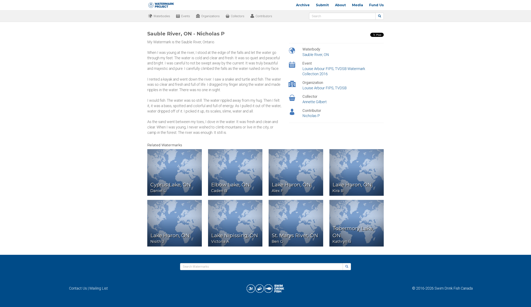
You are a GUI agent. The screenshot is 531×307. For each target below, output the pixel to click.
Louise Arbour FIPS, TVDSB (324, 88)
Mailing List (98, 288)
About (340, 5)
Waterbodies (161, 16)
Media (357, 5)
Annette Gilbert (314, 102)
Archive (303, 5)
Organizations (210, 16)
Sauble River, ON (315, 54)
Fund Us (376, 5)
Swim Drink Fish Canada (454, 288)
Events (185, 16)
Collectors (237, 16)
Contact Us (78, 288)
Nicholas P (311, 116)
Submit (322, 5)
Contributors (264, 16)
